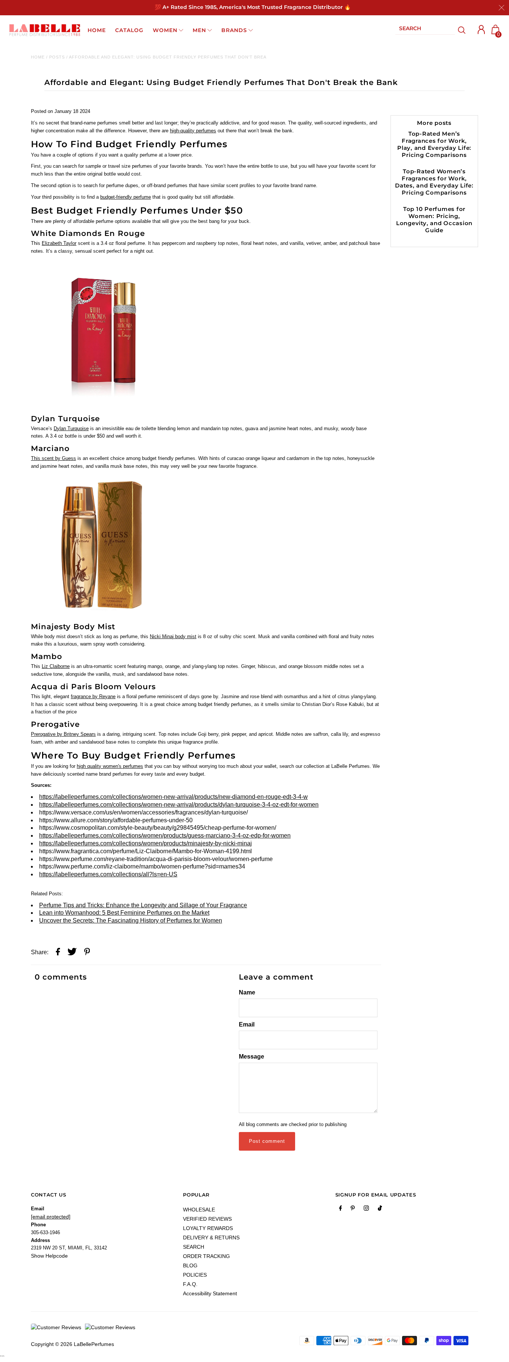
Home (38, 57)
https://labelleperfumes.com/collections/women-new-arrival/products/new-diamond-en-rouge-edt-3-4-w (173, 797)
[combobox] (425, 30)
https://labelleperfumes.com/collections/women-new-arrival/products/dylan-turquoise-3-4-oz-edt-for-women (179, 804)
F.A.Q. (190, 1284)
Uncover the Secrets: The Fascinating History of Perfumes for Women (130, 920)
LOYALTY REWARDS (208, 1228)
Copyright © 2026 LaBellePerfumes (72, 1344)
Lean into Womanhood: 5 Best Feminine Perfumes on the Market (124, 912)
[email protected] (50, 1217)
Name (247, 992)
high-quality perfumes (193, 130)
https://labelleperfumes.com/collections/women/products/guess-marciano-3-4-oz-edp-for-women (165, 835)
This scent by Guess (53, 458)
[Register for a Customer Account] (481, 29)
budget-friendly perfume (125, 197)
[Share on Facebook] (58, 953)
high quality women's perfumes (110, 766)
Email (247, 1024)
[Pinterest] (353, 1209)
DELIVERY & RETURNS (211, 1237)
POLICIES (195, 1275)
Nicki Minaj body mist (173, 636)
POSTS (57, 57)
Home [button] (97, 30)
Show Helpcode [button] (49, 1256)
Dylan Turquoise (71, 428)
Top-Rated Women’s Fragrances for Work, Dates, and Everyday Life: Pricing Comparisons (434, 182)
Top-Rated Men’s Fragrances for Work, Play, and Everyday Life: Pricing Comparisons (434, 144)
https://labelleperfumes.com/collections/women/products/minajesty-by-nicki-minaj (145, 843)
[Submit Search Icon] (462, 30)
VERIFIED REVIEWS (207, 1219)
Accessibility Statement (210, 1293)
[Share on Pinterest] (87, 953)
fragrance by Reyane (93, 696)
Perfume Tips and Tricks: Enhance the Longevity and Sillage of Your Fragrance (143, 905)
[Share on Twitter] (72, 953)
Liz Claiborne (56, 666)
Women (165, 30)
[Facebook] (340, 1209)
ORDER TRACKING (206, 1256)
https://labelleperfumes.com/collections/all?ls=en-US (108, 874)
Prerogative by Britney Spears (63, 734)
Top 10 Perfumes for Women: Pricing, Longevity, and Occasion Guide (434, 219)
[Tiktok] (380, 1209)
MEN (199, 30)
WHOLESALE (199, 1210)
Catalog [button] (129, 30)
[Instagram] (366, 1209)
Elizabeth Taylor (59, 243)
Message (251, 1056)
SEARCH (193, 1247)
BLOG (190, 1265)
